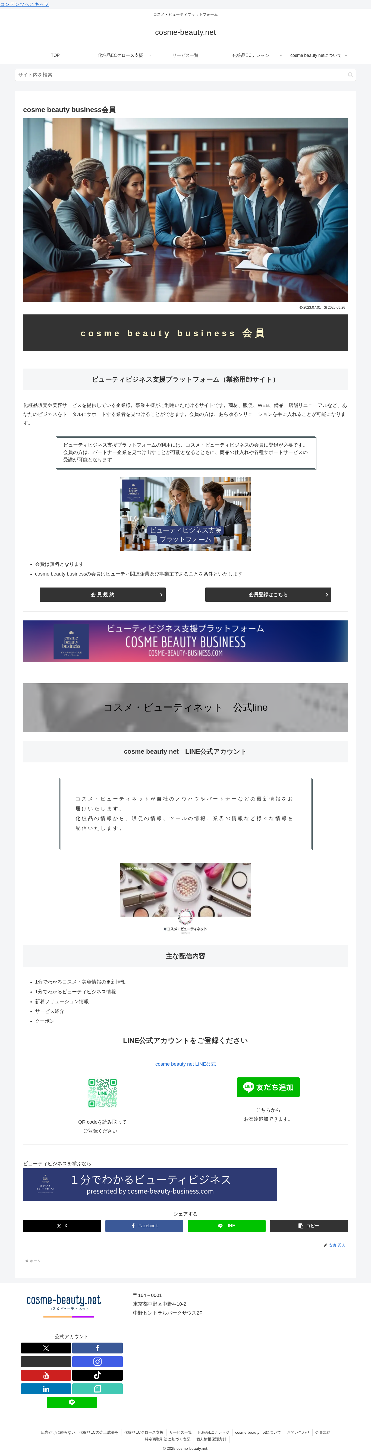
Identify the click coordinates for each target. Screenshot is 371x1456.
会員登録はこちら (268, 594)
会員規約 (323, 1432)
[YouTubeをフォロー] (46, 1375)
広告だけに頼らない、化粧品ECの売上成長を (79, 1432)
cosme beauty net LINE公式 (185, 1064)
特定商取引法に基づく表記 (167, 1439)
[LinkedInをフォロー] (46, 1388)
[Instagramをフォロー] (97, 1361)
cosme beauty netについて (258, 1432)
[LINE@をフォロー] (72, 1402)
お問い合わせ (298, 1432)
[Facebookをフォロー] (97, 1348)
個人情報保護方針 (211, 1439)
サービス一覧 (180, 1432)
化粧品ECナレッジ (213, 1432)
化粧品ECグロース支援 (144, 1432)
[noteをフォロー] (97, 1388)
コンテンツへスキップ (24, 4)
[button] (350, 75)
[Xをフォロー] (46, 1348)
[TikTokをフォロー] (97, 1375)
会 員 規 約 (102, 594)
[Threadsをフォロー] (46, 1361)
